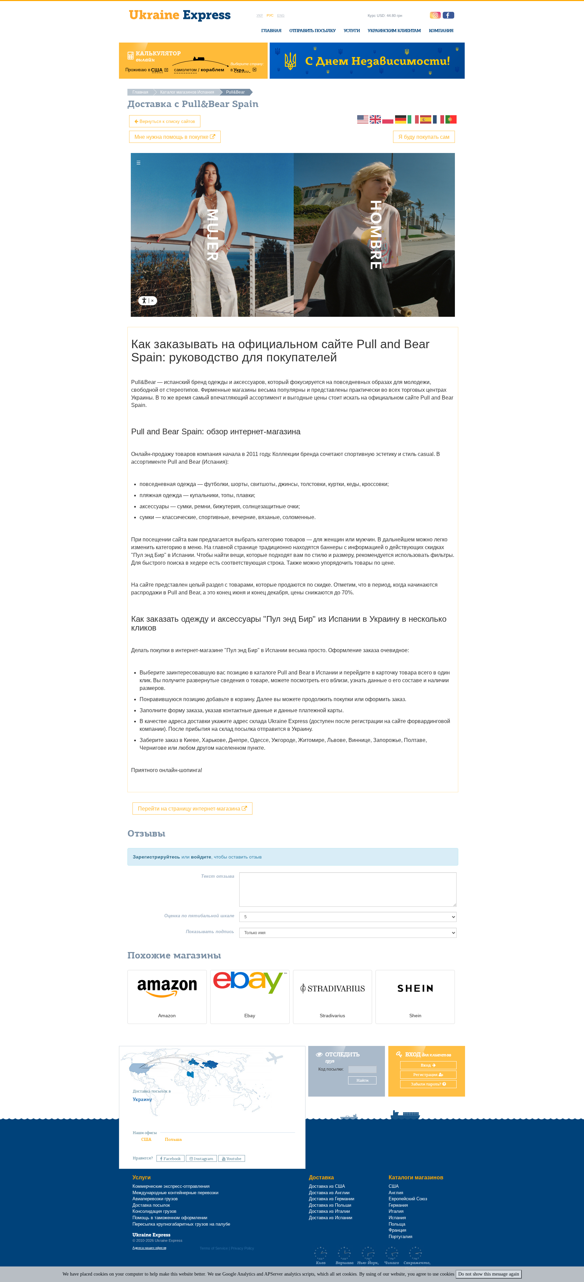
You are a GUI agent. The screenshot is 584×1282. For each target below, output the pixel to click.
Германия (398, 1205)
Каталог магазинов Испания (187, 92)
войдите (201, 857)
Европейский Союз (408, 1198)
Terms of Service (214, 1248)
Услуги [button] (352, 30)
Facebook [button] (172, 1158)
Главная (271, 30)
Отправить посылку (312, 30)
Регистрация (426, 1074)
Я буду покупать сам (423, 136)
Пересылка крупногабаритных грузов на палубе (181, 1224)
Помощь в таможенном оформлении (169, 1217)
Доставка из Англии (329, 1192)
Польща (397, 1224)
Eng (281, 15)
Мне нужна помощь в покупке (172, 136)
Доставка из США (327, 1186)
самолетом (185, 69)
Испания (397, 1217)
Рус (270, 15)
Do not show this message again (488, 1274)
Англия (396, 1192)
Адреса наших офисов (149, 1248)
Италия (396, 1211)
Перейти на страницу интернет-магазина (190, 808)
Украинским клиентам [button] (394, 30)
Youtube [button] (233, 1158)
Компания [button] (441, 30)
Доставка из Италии (329, 1211)
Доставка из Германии (331, 1198)
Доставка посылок (151, 1205)
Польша (173, 1139)
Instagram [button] (203, 1158)
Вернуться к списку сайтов (166, 121)
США (146, 1139)
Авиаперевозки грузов (155, 1198)
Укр (260, 15)
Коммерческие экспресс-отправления (171, 1186)
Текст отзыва (217, 876)
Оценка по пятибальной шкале (199, 915)
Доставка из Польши (330, 1205)
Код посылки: (331, 1069)
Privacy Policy (242, 1248)
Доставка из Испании (330, 1217)
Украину (142, 1099)
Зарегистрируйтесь (156, 857)
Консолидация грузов (154, 1211)
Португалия (400, 1236)
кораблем (212, 69)
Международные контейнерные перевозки (175, 1192)
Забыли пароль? (426, 1084)
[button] (448, 15)
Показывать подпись (210, 931)
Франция (397, 1230)
